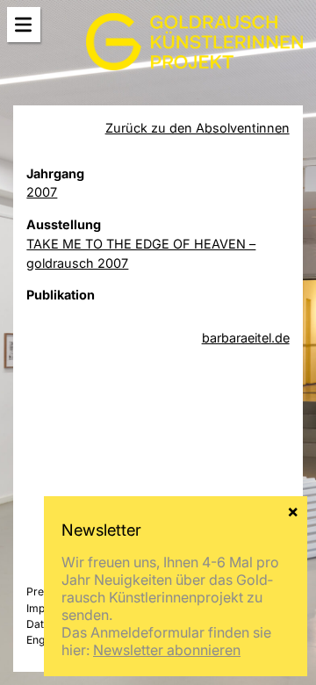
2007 (41, 191)
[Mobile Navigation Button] (23, 25)
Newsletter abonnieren (167, 650)
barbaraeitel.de (246, 337)
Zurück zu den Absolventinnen (197, 127)
